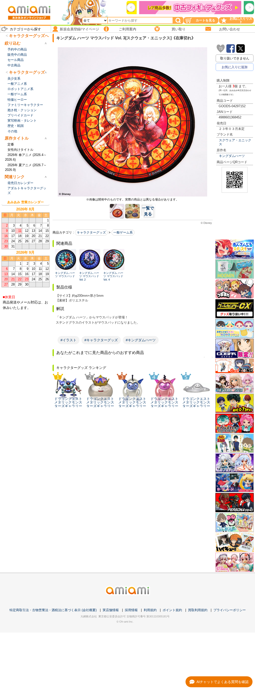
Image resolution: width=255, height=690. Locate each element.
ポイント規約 (172, 610)
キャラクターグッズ (91, 232)
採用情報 (131, 610)
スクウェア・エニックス (235, 142)
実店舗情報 (111, 610)
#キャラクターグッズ (101, 340)
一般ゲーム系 (123, 232)
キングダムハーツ (232, 156)
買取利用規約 (197, 610)
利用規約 (150, 610)
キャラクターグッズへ (29, 36)
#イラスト (68, 340)
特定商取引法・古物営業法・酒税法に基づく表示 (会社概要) (53, 610)
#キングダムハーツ (141, 340)
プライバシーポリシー (229, 610)
